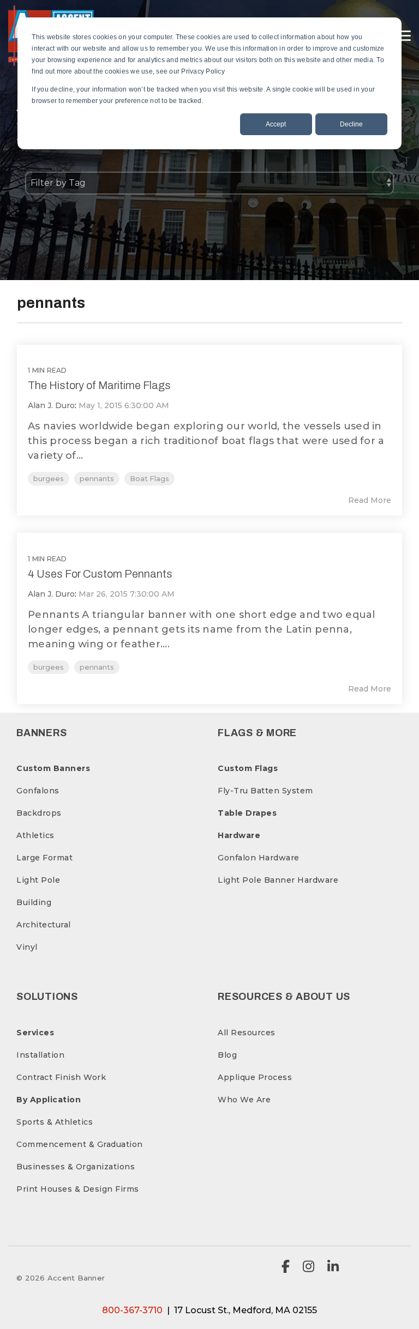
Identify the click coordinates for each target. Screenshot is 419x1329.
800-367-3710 (132, 1310)
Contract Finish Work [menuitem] (61, 1077)
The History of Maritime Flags (99, 385)
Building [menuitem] (33, 902)
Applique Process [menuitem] (255, 1077)
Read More (369, 500)
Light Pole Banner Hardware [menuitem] (278, 880)
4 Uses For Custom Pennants (100, 574)
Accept (276, 124)
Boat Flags (149, 479)
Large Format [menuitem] (44, 858)
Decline (351, 124)
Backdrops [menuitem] (39, 813)
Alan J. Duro (51, 405)
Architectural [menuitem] (43, 925)
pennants (97, 479)
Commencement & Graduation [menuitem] (79, 1144)
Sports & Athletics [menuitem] (54, 1122)
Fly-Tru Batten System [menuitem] (265, 791)
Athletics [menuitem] (35, 835)
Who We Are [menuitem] (244, 1100)
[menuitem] (53, 768)
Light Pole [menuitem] (38, 880)
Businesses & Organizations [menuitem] (75, 1167)
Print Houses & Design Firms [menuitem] (77, 1189)
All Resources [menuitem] (247, 1032)
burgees (48, 479)
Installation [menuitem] (40, 1055)
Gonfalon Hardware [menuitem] (259, 858)
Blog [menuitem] (227, 1055)
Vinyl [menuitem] (27, 947)
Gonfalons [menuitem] (37, 791)
